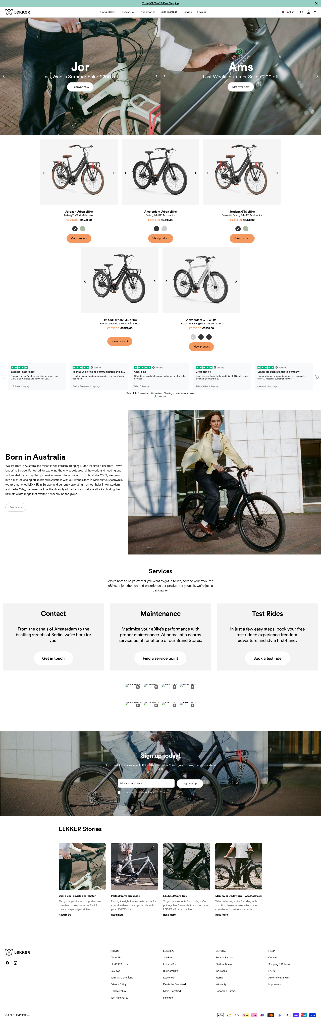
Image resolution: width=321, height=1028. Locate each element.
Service (187, 12)
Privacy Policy (118, 984)
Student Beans (224, 964)
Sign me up (190, 783)
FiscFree (168, 997)
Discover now (80, 87)
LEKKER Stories (119, 964)
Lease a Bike (170, 964)
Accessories (148, 12)
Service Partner (224, 957)
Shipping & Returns (279, 964)
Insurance (221, 970)
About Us (116, 957)
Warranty (221, 984)
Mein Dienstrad (172, 991)
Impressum (274, 984)
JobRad (167, 957)
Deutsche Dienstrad (174, 984)
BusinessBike (170, 970)
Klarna (219, 977)
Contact (272, 957)
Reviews (115, 970)
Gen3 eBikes (107, 12)
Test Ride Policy (119, 997)
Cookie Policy (118, 991)
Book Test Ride (168, 11)
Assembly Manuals (279, 977)
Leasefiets (169, 977)
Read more (16, 507)
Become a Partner (226, 991)
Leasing (201, 12)
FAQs (271, 970)
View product (79, 238)
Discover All (128, 12)
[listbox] (79, 173)
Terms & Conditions (122, 977)
